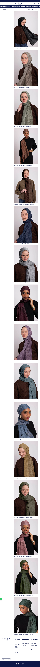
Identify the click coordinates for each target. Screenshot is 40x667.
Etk (31, 649)
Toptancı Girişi (17, 644)
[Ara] (34, 3)
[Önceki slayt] (15, 29)
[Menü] (1, 3)
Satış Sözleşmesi (34, 641)
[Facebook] (15, 652)
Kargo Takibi (24, 645)
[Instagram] (17, 652)
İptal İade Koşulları (34, 645)
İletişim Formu (24, 641)
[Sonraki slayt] (36, 29)
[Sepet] (39, 3)
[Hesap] (36, 3)
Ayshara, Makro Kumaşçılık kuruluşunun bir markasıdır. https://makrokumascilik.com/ (6, 658)
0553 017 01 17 (4, 653)
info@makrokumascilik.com (6, 654)
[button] (33, 9)
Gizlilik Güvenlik (33, 643)
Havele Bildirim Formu (25, 643)
